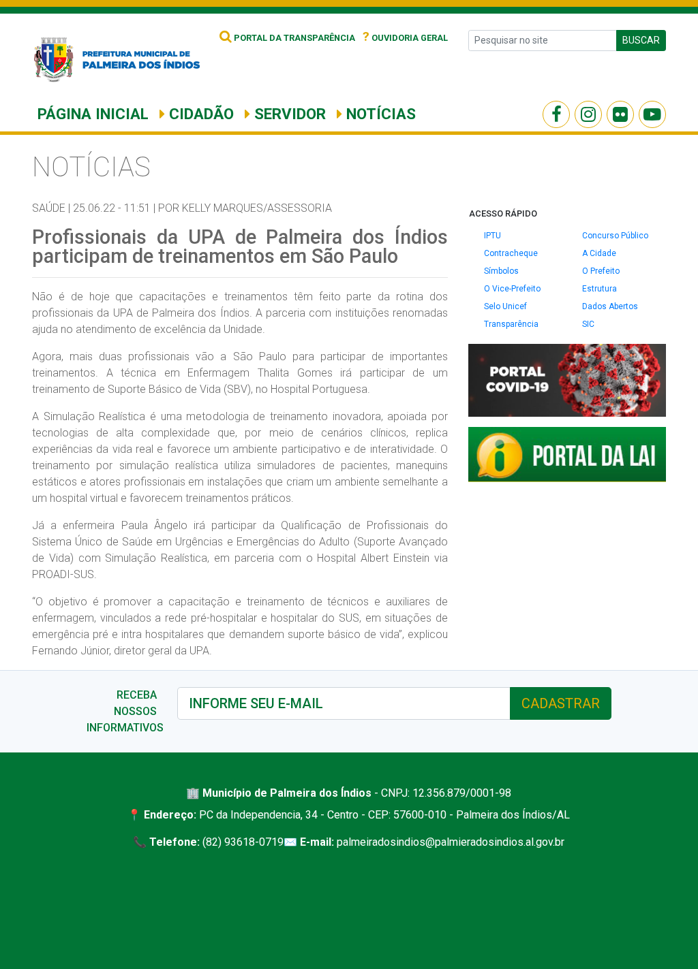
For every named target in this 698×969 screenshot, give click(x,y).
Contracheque (511, 253)
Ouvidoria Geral (405, 38)
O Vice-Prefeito (512, 288)
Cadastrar (560, 703)
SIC (588, 324)
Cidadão (199, 114)
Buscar (641, 40)
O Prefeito (601, 271)
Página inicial (93, 114)
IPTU (492, 235)
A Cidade (599, 253)
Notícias (379, 114)
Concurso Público (615, 235)
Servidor (288, 114)
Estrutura (599, 288)
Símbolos (501, 271)
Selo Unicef (505, 306)
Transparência (511, 324)
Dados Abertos (610, 306)
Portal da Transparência (293, 38)
